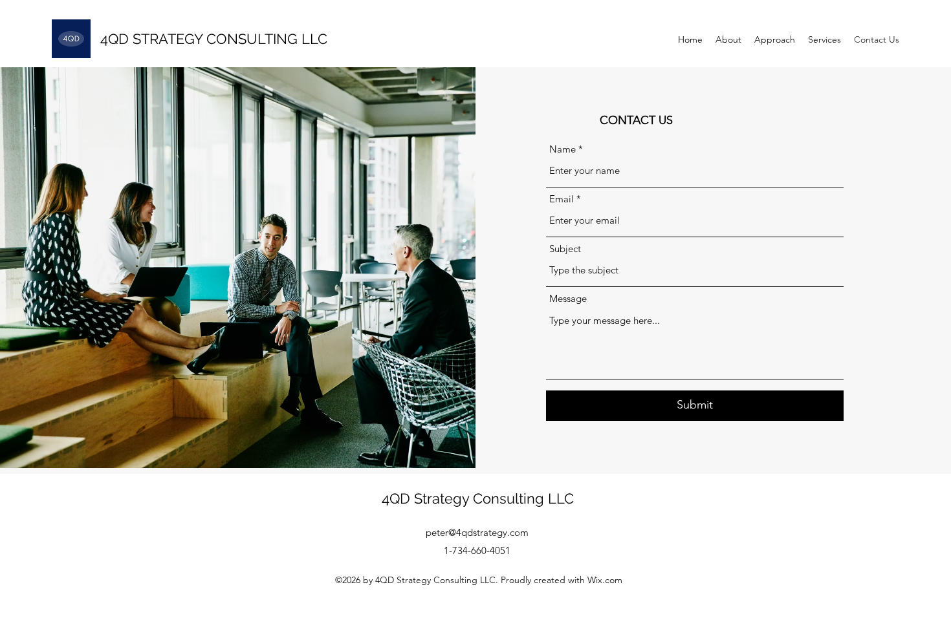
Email (561, 199)
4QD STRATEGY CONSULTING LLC (213, 38)
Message (568, 298)
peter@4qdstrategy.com (477, 532)
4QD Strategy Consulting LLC (478, 498)
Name (562, 149)
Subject (565, 248)
